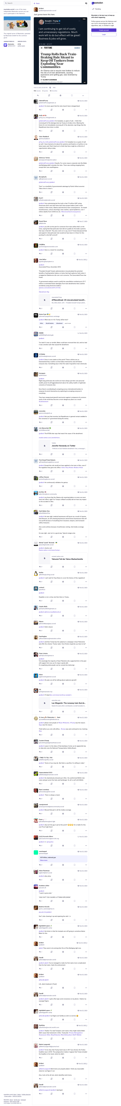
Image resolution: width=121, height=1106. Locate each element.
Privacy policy (8, 1096)
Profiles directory (26, 1094)
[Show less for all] (86, 3)
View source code (14, 1101)
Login (104, 34)
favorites (53, 91)
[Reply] (38, 95)
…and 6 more (67, 323)
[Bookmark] (72, 95)
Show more (43, 860)
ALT (85, 82)
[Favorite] (60, 95)
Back (38, 3)
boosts (37, 91)
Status (19, 1094)
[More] (83, 96)
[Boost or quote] (49, 95)
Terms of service (16, 1096)
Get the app (17, 1100)
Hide (84, 19)
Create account (104, 30)
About (14, 1094)
